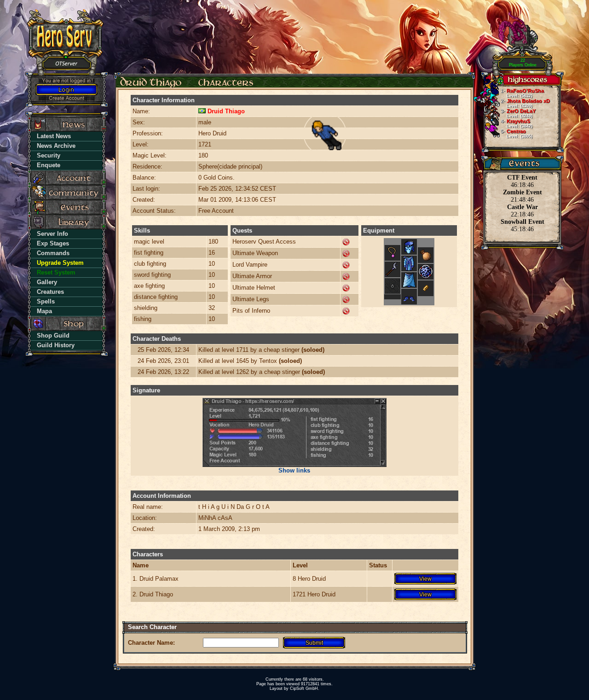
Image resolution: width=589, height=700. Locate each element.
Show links (294, 470)
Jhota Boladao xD (525, 103)
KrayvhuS (516, 123)
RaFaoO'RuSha (522, 93)
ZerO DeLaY (518, 113)
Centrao (516, 133)
